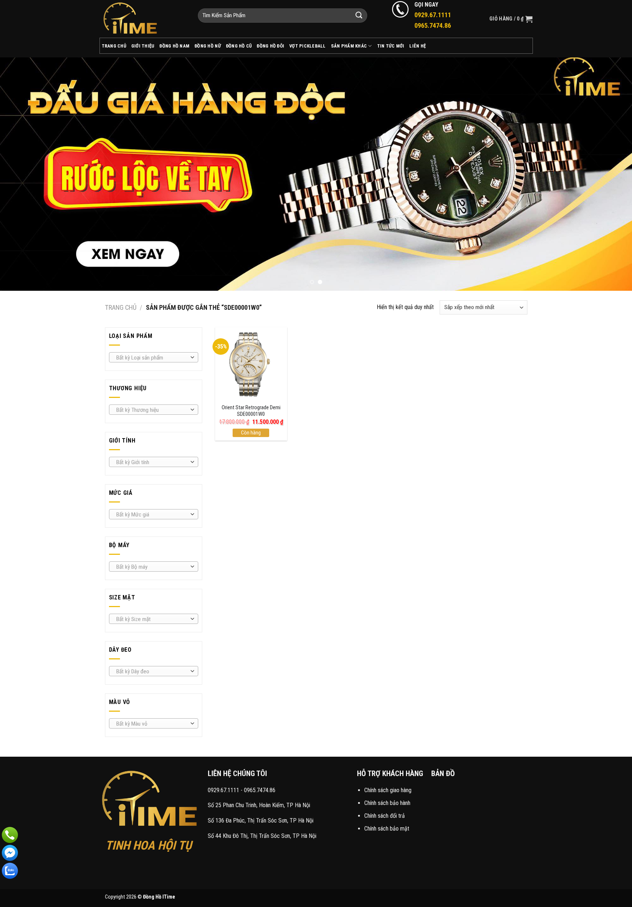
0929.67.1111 (223, 790)
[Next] (610, 174)
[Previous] (22, 174)
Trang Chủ (114, 46)
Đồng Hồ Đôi (270, 46)
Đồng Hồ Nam (174, 46)
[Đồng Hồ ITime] (143, 19)
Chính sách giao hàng (387, 790)
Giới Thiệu (143, 46)
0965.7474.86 (259, 790)
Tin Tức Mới (391, 46)
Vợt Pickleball (307, 46)
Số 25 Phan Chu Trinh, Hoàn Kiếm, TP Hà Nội (259, 805)
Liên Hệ (417, 46)
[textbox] (151, 358)
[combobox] (153, 357)
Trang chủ (120, 307)
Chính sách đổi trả (384, 815)
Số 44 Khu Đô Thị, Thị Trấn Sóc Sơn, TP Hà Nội (262, 835)
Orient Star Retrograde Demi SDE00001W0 (251, 411)
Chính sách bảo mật (386, 828)
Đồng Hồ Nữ (208, 46)
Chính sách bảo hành (387, 802)
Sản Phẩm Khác (349, 46)
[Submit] (359, 15)
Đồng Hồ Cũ (239, 46)
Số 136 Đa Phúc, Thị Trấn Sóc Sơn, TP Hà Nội (260, 820)
